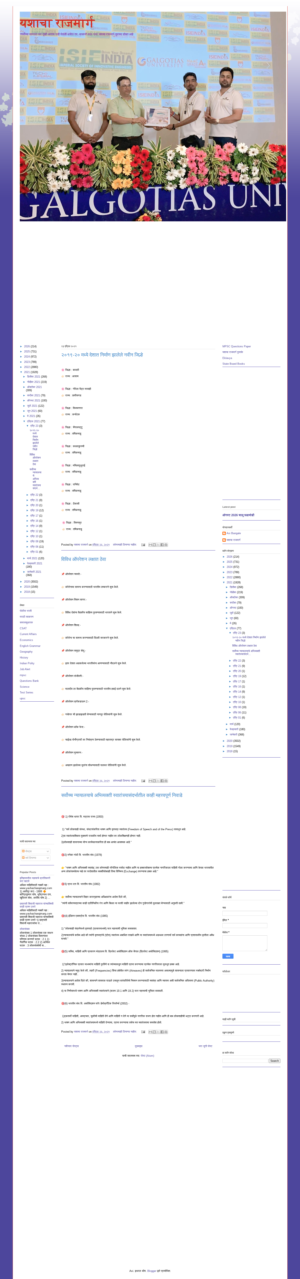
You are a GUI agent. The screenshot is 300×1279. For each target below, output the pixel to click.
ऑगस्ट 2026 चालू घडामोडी (238, 515)
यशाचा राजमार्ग (57, 23)
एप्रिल (233, 628)
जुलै (232, 612)
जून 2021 (32, 410)
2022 (27, 367)
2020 (27, 581)
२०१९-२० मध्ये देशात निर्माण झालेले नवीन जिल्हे (102, 355)
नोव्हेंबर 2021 (34, 381)
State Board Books (233, 363)
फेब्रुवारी (234, 729)
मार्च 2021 (32, 558)
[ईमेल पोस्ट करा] (143, 544)
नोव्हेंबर (233, 592)
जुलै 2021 (32, 405)
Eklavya (227, 358)
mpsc (23, 675)
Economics (26, 640)
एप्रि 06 (34, 546)
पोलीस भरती (26, 610)
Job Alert (25, 669)
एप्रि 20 (34, 505)
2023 (27, 361)
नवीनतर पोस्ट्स (71, 1046)
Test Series (26, 692)
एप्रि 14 (34, 525)
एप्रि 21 (34, 500)
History (24, 657)
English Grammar (30, 645)
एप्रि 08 (34, 541)
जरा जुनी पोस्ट (205, 1046)
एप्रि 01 (34, 551)
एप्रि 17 (34, 515)
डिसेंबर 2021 (34, 376)
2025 (27, 351)
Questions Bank (29, 680)
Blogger (151, 1270)
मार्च (232, 724)
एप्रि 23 (34, 425)
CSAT (23, 628)
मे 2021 (31, 416)
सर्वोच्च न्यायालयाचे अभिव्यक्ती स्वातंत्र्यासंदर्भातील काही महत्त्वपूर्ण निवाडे (121, 795)
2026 (27, 346)
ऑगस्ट (233, 607)
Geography (26, 651)
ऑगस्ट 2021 (34, 400)
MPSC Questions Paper (236, 346)
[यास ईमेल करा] (150, 545)
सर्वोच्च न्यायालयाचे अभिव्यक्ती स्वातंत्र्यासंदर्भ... (35, 479)
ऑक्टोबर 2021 (34, 387)
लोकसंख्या (25, 928)
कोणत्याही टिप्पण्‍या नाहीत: (125, 544)
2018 (27, 591)
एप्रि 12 (34, 531)
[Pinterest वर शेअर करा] (166, 545)
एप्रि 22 (34, 494)
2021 (27, 372)
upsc (23, 698)
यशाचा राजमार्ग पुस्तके (232, 352)
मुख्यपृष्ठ (138, 1046)
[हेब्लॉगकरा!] (154, 545)
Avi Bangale (234, 533)
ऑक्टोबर (234, 597)
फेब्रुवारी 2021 (34, 563)
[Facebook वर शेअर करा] (162, 545)
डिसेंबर (233, 587)
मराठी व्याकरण (26, 616)
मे (231, 623)
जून (232, 618)
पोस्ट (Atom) (147, 1055)
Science (24, 686)
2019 (27, 586)
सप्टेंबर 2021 (34, 395)
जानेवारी (234, 734)
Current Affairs (28, 634)
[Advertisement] (150, 252)
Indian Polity (27, 663)
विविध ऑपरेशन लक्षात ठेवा (83, 559)
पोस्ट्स (28, 851)
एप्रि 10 (34, 536)
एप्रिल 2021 (34, 421)
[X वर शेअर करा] (158, 545)
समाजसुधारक (26, 622)
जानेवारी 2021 (34, 571)
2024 (27, 356)
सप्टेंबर (233, 602)
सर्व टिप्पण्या (30, 857)
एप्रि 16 (34, 520)
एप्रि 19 (34, 510)
